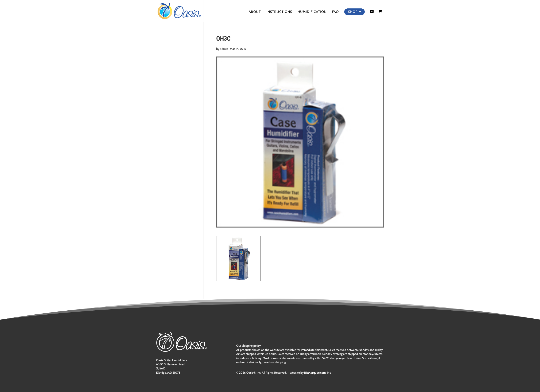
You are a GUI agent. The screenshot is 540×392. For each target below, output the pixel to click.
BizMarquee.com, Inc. (317, 372)
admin (224, 49)
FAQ (335, 12)
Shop (353, 12)
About (255, 12)
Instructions (279, 12)
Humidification (312, 12)
